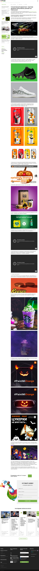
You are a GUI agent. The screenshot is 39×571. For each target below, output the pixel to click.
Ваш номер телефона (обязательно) (22, 555)
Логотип (2, 552)
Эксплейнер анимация (4, 560)
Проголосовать (34, 475)
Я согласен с (23, 558)
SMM (1, 562)
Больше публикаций (23, 538)
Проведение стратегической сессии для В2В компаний (31, 521)
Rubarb (1, 2)
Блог (3, 2)
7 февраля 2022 (22, 532)
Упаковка (3, 53)
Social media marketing (4, 563)
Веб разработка (3, 557)
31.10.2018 (14, 4)
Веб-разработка (4, 49)
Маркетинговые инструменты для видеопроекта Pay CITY (6, 7)
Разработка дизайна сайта (4, 556)
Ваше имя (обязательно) (23, 551)
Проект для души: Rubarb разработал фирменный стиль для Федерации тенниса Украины (23, 521)
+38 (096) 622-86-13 (34, 550)
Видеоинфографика (4, 50)
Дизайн (3, 51)
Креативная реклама (32, 11)
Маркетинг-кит (3, 553)
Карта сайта (2, 565)
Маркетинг (6, 2)
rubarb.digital (33, 556)
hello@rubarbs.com (33, 554)
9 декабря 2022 (5, 531)
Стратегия (3, 52)
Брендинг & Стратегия (4, 550)
